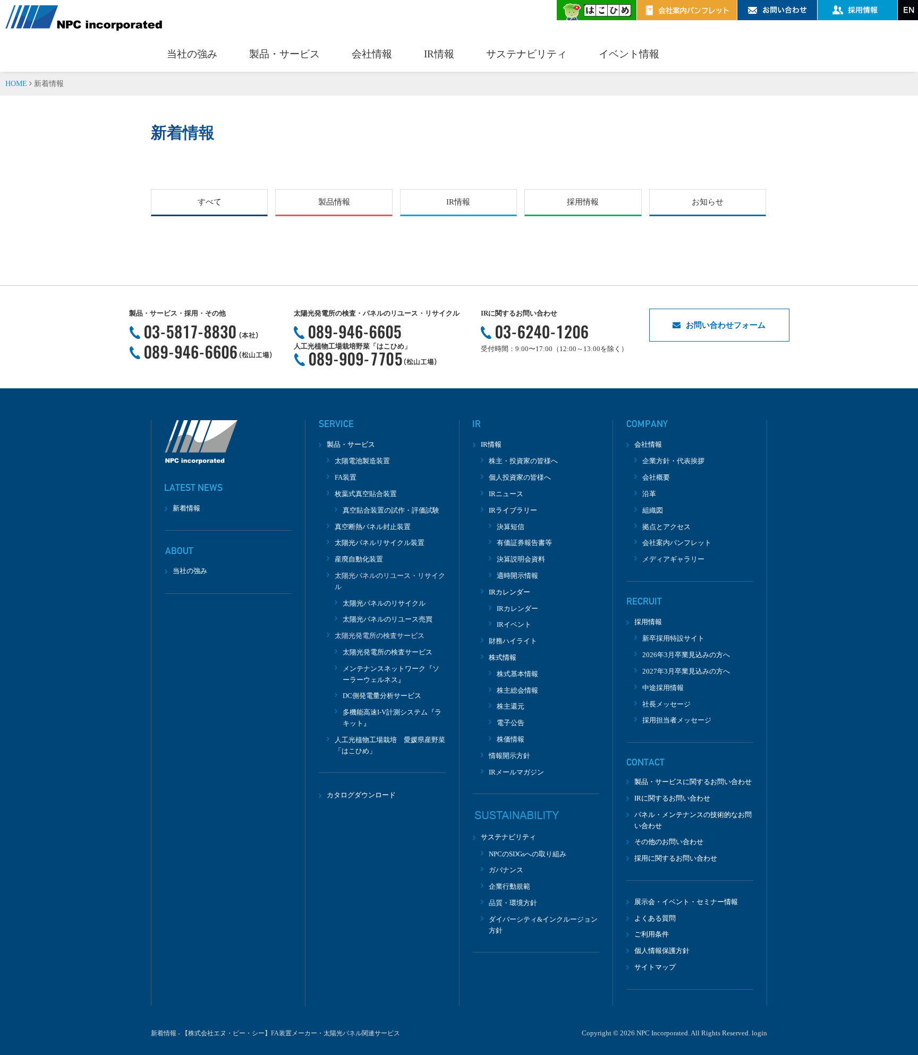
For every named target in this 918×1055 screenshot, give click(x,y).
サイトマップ (655, 967)
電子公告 (510, 723)
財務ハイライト (513, 641)
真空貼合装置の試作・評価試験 (391, 510)
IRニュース (506, 494)
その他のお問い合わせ (668, 842)
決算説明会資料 (521, 559)
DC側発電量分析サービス (382, 696)
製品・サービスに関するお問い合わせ (693, 782)
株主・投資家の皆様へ (523, 461)
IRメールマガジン (516, 772)
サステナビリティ (526, 53)
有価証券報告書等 (524, 543)
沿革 (649, 494)
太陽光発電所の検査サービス (387, 652)
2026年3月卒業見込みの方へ (686, 655)
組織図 (652, 510)
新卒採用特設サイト (673, 638)
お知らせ (708, 202)
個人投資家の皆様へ (520, 477)
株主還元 (510, 706)
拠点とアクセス (666, 527)
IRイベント (514, 624)
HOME (16, 84)
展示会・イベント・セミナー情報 (686, 902)
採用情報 (583, 202)
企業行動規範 (509, 886)
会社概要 (656, 477)
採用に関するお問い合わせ (675, 858)
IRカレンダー (517, 608)
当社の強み (192, 53)
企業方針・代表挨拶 (673, 461)
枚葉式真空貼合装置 (366, 494)
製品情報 (334, 202)
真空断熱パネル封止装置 (373, 527)
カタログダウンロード (361, 795)
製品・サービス (284, 53)
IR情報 (439, 53)
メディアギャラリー (673, 559)
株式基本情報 (517, 674)
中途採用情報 (663, 688)
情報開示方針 (509, 756)
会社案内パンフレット (676, 543)
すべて (210, 202)
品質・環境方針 (513, 903)
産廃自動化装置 (359, 559)
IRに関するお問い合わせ (672, 798)
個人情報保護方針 (662, 951)
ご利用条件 (651, 934)
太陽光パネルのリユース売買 (387, 619)
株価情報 (510, 739)
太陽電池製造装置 (362, 461)
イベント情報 (629, 53)
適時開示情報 (517, 576)
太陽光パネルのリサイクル (384, 603)
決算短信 (510, 527)
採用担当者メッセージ (676, 720)
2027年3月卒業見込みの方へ (686, 671)
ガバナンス (506, 870)
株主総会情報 (517, 690)
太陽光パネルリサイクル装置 (379, 543)
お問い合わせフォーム (726, 325)
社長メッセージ (666, 704)
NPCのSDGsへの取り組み (527, 854)
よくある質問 (655, 918)
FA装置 (345, 477)
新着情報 (186, 508)
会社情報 (372, 53)
